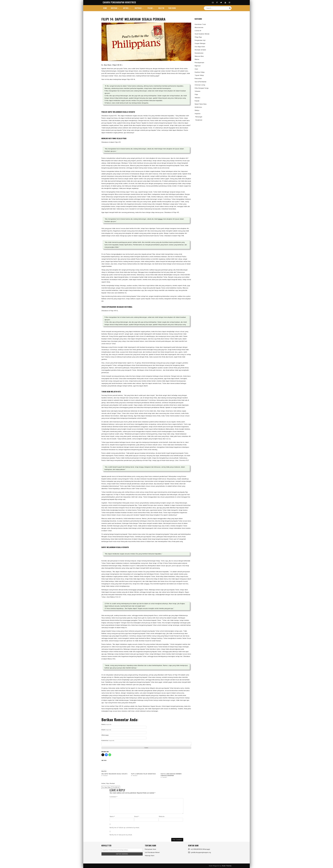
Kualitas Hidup (200, 72)
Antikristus (198, 107)
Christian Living (200, 85)
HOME (105, 8)
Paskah (197, 101)
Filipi (107, 783)
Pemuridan (198, 78)
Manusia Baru (199, 56)
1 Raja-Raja (198, 37)
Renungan (198, 117)
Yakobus (197, 97)
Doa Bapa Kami (200, 46)
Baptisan (198, 66)
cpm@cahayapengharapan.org (200, 852)
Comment (113, 797)
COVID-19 (198, 31)
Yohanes (197, 91)
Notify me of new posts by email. (121, 835)
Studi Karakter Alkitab (202, 34)
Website (162, 816)
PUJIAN (150, 8)
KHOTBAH (114, 8)
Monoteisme (199, 27)
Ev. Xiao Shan (106, 787)
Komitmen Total (200, 24)
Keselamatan (199, 53)
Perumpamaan (199, 62)
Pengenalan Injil (200, 40)
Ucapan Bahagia (200, 43)
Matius (197, 59)
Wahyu (197, 110)
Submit (146, 747)
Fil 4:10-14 (116, 787)
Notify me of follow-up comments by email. (125, 827)
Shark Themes (227, 866)
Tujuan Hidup (199, 75)
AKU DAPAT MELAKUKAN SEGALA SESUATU (114, 774)
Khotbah (112, 783)
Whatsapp (105, 735)
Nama (106, 724)
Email (106, 730)
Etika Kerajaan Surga (201, 88)
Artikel (103, 783)
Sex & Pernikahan (200, 82)
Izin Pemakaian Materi (152, 852)
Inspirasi (197, 113)
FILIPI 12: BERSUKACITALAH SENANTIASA (143, 774)
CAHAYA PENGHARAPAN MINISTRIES (119, 2)
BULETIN (161, 8)
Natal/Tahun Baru (201, 104)
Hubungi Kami (149, 855)
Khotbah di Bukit (200, 50)
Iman (196, 69)
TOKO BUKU (172, 8)
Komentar (107, 740)
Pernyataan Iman (150, 849)
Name (112, 816)
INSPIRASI (138, 8)
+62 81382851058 (196, 849)
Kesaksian (198, 120)
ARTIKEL (126, 8)
